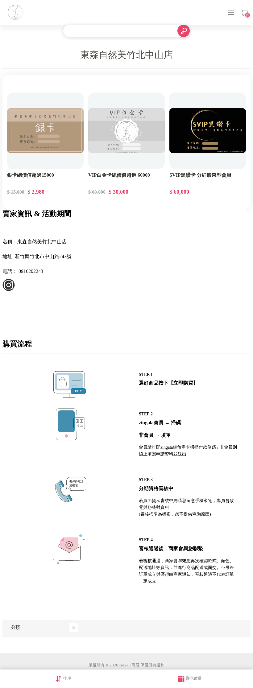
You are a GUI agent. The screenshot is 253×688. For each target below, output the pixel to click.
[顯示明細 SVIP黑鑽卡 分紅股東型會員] (207, 131)
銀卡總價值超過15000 (30, 175)
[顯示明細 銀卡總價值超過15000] (45, 131)
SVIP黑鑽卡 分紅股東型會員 (200, 175)
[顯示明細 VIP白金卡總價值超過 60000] (126, 131)
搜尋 (183, 31)
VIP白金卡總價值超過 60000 (119, 175)
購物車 (244, 12)
